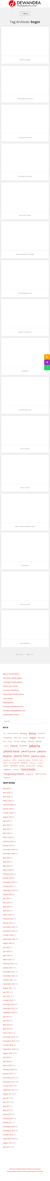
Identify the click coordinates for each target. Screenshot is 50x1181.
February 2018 (8, 1069)
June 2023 (6, 902)
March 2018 (7, 1065)
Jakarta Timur (22, 756)
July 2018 (6, 1057)
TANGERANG (28, 769)
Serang (21, 766)
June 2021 (6, 996)
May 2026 (6, 796)
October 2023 (8, 886)
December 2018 (9, 1037)
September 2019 (9, 1012)
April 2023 (6, 911)
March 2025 (7, 837)
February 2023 (8, 919)
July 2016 (6, 1147)
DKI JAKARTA (23, 746)
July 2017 (6, 1098)
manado (40, 763)
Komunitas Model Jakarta (12, 678)
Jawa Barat (6, 760)
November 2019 (9, 1008)
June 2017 (6, 1102)
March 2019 (7, 1033)
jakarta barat (11, 751)
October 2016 (8, 1135)
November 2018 (9, 1041)
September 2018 (9, 1049)
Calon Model (7, 698)
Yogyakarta (6, 777)
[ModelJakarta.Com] (25, 3)
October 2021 (8, 980)
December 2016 (9, 1126)
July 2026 (6, 788)
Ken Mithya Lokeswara (25, 176)
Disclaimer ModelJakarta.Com (14, 710)
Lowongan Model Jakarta (12, 682)
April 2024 (6, 866)
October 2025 (8, 813)
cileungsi (39, 741)
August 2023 (7, 894)
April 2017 (6, 1110)
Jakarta (34, 745)
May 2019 (6, 1025)
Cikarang (31, 741)
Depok (14, 745)
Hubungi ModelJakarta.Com (13, 706)
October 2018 (8, 1045)
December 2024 (9, 849)
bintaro (25, 738)
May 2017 (6, 1106)
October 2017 (8, 1086)
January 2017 (8, 1122)
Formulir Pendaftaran (11, 690)
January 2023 (8, 923)
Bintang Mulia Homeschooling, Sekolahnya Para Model (25, 1171)
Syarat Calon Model (10, 686)
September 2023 (9, 890)
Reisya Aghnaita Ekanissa (25, 98)
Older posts (19, 654)
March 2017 (7, 1114)
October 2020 (8, 1000)
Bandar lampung (13, 733)
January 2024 (8, 878)
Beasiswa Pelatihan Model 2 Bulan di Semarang (25, 1169)
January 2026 (8, 809)
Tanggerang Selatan (41, 774)
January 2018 (8, 1073)
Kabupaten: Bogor (24, 760)
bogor (33, 737)
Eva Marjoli (25, 371)
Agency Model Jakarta (11, 674)
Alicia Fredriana (25, 449)
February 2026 (8, 805)
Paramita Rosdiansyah (25, 137)
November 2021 (9, 976)
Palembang (14, 766)
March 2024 (7, 870)
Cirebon (6, 746)
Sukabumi (7, 769)
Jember (14, 760)
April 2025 (6, 833)
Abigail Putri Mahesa (25, 332)
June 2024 (6, 858)
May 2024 (6, 862)
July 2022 (6, 947)
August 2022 (7, 943)
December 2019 (9, 1004)
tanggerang (29, 774)
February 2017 (8, 1118)
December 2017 (9, 1078)
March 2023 (7, 915)
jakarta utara (38, 756)
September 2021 (9, 984)
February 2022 (8, 963)
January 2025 (8, 845)
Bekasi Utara (17, 738)
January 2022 (8, 968)
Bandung (23, 733)
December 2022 (9, 927)
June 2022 (6, 951)
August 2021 (7, 988)
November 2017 (9, 1082)
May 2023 (6, 906)
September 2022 (9, 939)
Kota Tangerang (14, 763)
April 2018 (6, 1061)
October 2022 (8, 935)
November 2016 (9, 1130)
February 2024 (8, 874)
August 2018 (7, 1053)
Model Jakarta (8, 702)
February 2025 (8, 841)
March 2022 (7, 959)
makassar (32, 763)
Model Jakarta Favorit (11, 715)
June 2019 (6, 1020)
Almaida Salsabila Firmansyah (25, 254)
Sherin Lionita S (25, 487)
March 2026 (7, 801)
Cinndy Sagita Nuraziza (25, 293)
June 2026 (6, 792)
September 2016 (9, 1139)
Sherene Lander (25, 604)
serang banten (30, 766)
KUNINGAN (24, 763)
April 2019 (6, 1029)
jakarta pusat (28, 751)
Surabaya (15, 769)
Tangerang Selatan (13, 773)
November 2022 (9, 931)
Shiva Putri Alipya (25, 60)
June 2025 (6, 825)
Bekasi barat (41, 733)
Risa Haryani (25, 565)
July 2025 (6, 821)
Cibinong (16, 741)
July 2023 (6, 898)
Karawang (35, 760)
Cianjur (10, 741)
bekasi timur (7, 738)
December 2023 (9, 882)
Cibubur (23, 741)
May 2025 (6, 829)
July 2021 (6, 992)
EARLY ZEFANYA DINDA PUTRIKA (25, 526)
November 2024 (9, 853)
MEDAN (5, 766)
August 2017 (7, 1094)
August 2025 (7, 817)
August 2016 (7, 1143)
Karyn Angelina (25, 643)
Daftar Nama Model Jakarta (13, 694)
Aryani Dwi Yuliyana (25, 215)
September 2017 (9, 1090)
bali (4, 733)
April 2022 (6, 955)
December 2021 (9, 972)
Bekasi (32, 733)
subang (39, 766)
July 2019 (6, 1016)
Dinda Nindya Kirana (25, 410)
